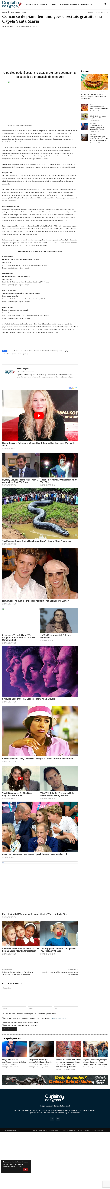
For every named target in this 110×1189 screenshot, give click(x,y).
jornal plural (6, 354)
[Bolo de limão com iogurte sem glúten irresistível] (84, 116)
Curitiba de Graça (31, 4)
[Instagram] (58, 1119)
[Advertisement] (55, 46)
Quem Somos (43, 1130)
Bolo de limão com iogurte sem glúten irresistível (98, 117)
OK (26, 1169)
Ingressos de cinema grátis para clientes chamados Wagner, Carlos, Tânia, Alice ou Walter (95, 1062)
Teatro (53, 4)
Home (35, 1130)
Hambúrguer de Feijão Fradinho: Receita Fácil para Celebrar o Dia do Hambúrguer (93, 96)
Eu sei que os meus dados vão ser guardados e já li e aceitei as (35, 1018)
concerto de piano (26, 351)
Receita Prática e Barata (68, 4)
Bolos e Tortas (93, 114)
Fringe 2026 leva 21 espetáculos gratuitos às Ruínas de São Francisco (97, 127)
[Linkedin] (96, 27)
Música (24, 12)
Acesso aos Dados (97, 1130)
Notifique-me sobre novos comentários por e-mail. (21, 1022)
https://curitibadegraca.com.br (25, 372)
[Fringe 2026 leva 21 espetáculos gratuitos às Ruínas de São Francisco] (84, 126)
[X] (81, 27)
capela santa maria (13, 351)
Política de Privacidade (69, 1130)
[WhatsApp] (91, 27)
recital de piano (22, 354)
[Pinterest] (86, 27)
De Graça (43, 4)
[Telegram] (106, 27)
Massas (91, 104)
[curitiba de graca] (10, 373)
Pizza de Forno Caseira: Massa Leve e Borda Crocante (99, 107)
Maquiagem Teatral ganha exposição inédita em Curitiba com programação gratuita (99, 138)
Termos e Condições (84, 1130)
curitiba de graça (64, 351)
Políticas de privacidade (57, 1018)
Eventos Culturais (15, 12)
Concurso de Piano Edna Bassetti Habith (45, 351)
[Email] (101, 27)
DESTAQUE (93, 123)
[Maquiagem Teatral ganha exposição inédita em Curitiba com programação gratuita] (84, 137)
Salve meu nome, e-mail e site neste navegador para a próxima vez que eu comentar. (30, 1014)
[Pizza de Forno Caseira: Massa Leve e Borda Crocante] (84, 107)
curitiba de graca (9, 26)
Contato (51, 1130)
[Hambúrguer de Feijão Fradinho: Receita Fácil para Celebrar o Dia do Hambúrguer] (94, 82)
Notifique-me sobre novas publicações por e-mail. (21, 1025)
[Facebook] (76, 27)
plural (13, 354)
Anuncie (57, 1130)
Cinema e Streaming (88, 1067)
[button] (105, 4)
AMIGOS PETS (85, 4)
